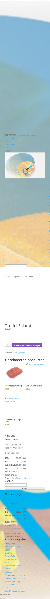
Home (7, 276)
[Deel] (6, 594)
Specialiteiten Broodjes (15, 578)
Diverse (8, 553)
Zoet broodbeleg (12, 581)
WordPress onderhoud (15, 591)
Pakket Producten (13, 565)
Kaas (7, 562)
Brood (7, 550)
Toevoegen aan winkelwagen (27, 345)
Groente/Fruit (11, 559)
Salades (8, 572)
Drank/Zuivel (10, 556)
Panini (8, 568)
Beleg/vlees (15, 276)
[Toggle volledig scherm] (4, 594)
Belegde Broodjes (13, 546)
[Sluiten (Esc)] (9, 594)
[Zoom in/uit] (1, 594)
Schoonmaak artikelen (15, 575)
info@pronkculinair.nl (22, 478)
